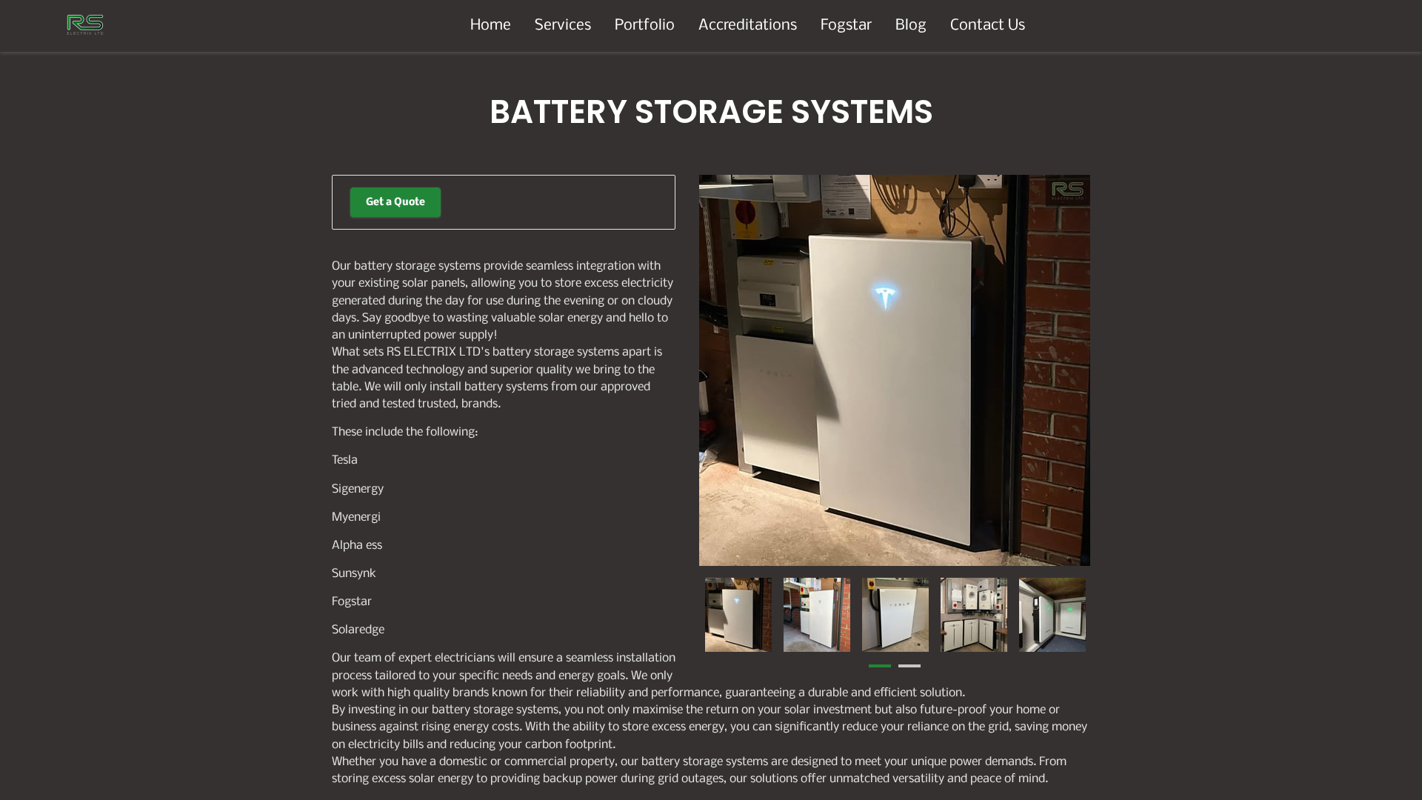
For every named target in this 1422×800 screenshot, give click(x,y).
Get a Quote (395, 202)
